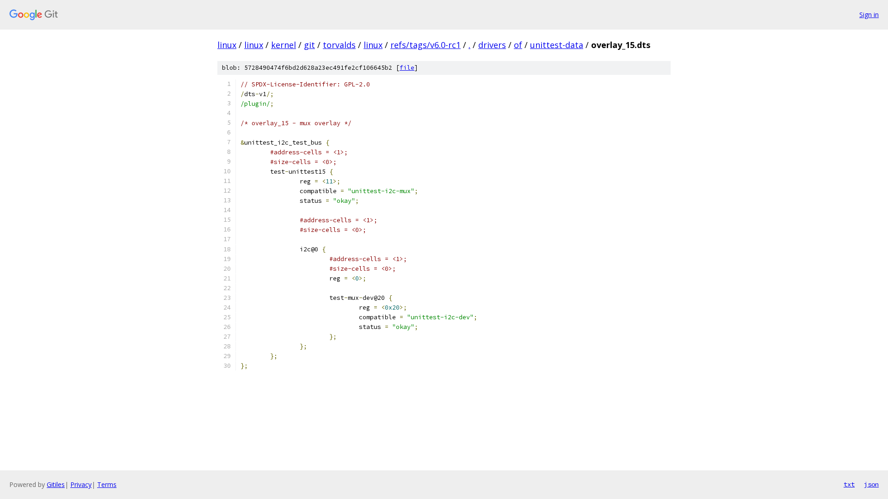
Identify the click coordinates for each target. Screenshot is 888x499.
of (518, 44)
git (309, 44)
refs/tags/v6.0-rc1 (425, 44)
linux (226, 44)
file (407, 68)
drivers (492, 44)
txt (849, 484)
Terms (107, 484)
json (871, 484)
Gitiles (56, 484)
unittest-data (556, 44)
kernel (283, 44)
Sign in (869, 14)
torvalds (339, 44)
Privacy (81, 484)
